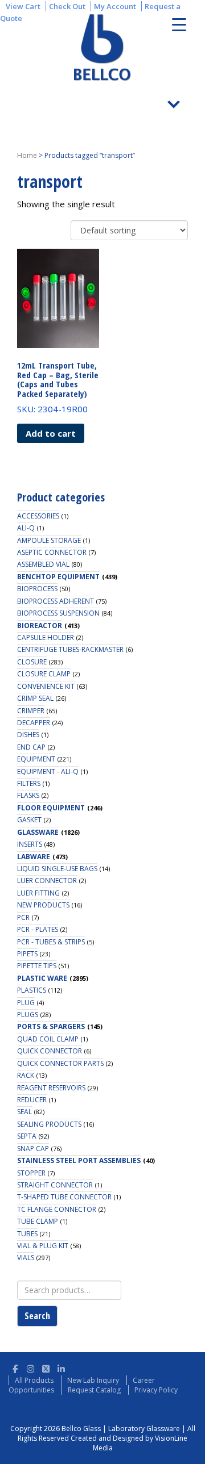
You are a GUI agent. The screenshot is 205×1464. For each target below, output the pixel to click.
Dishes (28, 734)
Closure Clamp (44, 674)
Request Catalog (94, 1390)
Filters (28, 783)
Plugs (27, 1014)
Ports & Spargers (51, 1026)
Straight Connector (55, 1185)
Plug (26, 1002)
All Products (34, 1380)
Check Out (67, 6)
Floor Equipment (51, 808)
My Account (115, 6)
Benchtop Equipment (58, 577)
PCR (23, 917)
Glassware (38, 832)
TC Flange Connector (56, 1209)
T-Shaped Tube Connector (64, 1197)
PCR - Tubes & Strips (51, 942)
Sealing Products (49, 1124)
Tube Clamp (37, 1221)
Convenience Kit (46, 686)
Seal (24, 1111)
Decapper (33, 722)
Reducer (32, 1100)
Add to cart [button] (51, 433)
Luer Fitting (38, 893)
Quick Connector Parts (60, 1063)
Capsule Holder (45, 637)
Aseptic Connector (52, 552)
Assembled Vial (43, 564)
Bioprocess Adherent (55, 601)
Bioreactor (39, 625)
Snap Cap (33, 1148)
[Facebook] (15, 1367)
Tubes (27, 1234)
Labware (33, 856)
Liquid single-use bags (57, 868)
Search (37, 1316)
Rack (25, 1075)
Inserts (29, 844)
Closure (32, 662)
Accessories (38, 516)
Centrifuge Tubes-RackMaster (70, 649)
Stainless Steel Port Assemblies (79, 1160)
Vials (25, 1257)
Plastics (31, 990)
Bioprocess (37, 588)
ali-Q (26, 528)
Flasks (28, 795)
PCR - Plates (37, 929)
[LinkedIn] (61, 1367)
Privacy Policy (156, 1390)
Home (27, 155)
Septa (26, 1136)
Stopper (31, 1173)
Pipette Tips (36, 966)
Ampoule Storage (49, 540)
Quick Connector (49, 1051)
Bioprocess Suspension (58, 613)
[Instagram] (30, 1367)
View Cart (23, 6)
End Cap (31, 747)
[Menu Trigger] (179, 24)
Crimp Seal (35, 698)
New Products (43, 905)
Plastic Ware (42, 978)
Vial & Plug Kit (42, 1245)
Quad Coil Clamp (48, 1039)
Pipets (27, 954)
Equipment (36, 759)
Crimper (30, 711)
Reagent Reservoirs (51, 1088)
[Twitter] (45, 1367)
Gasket (29, 820)
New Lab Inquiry (93, 1380)
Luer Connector (47, 880)
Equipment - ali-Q (48, 771)
